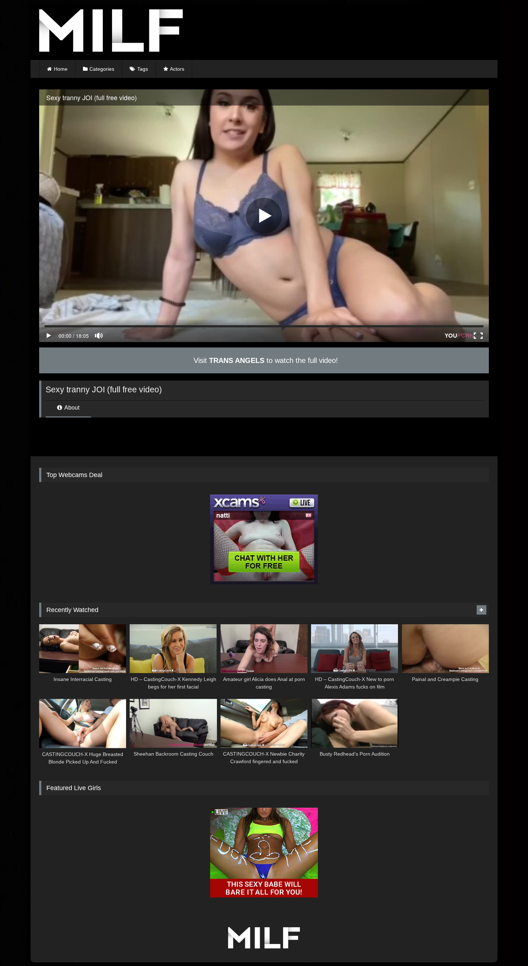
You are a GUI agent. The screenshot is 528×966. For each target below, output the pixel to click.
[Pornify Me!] (111, 31)
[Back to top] (506, 945)
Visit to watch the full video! (264, 360)
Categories (101, 69)
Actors (177, 69)
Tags (142, 69)
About (71, 408)
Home (61, 69)
